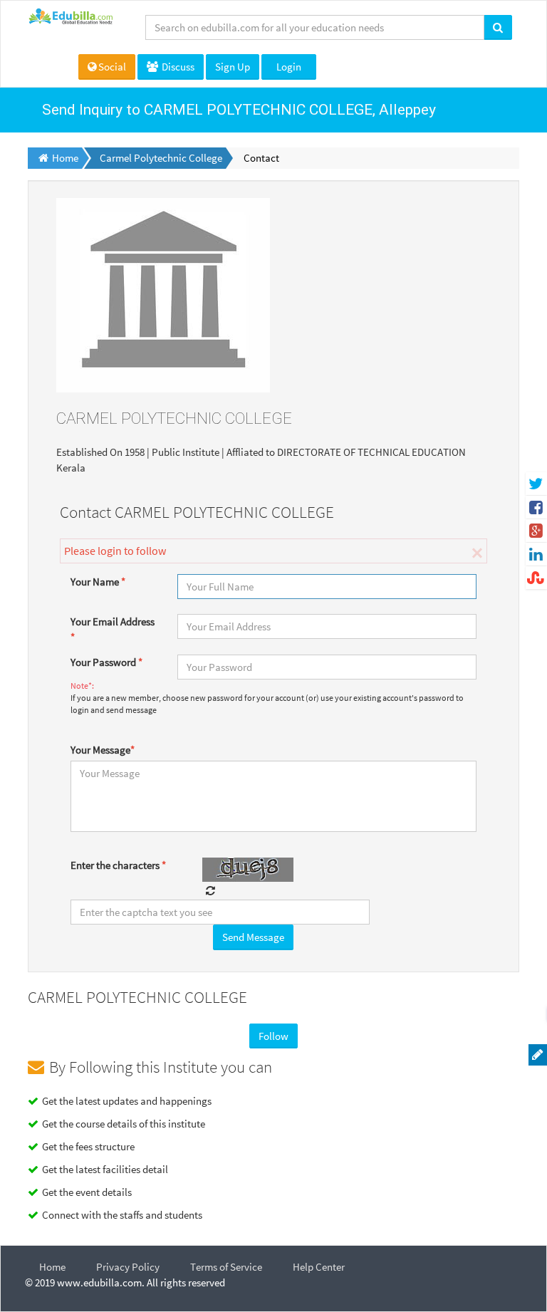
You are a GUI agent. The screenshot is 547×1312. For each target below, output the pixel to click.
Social (112, 66)
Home (52, 1267)
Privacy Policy (128, 1267)
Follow (273, 1036)
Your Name (98, 581)
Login (288, 66)
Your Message (103, 749)
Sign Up (232, 66)
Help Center (319, 1267)
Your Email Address (113, 629)
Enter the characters (118, 865)
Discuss (177, 66)
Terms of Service (226, 1267)
